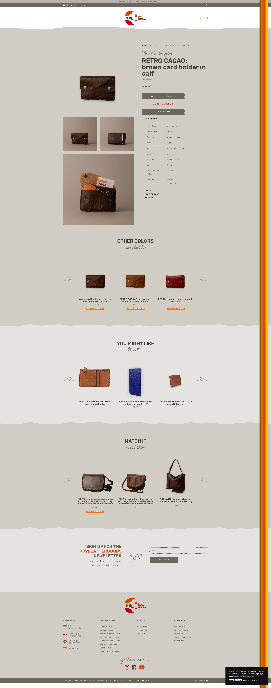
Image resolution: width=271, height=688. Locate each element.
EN (202, 5)
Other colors (163, 112)
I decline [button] (238, 680)
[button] (150, 118)
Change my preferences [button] (250, 680)
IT (198, 5)
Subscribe (164, 560)
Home (152, 45)
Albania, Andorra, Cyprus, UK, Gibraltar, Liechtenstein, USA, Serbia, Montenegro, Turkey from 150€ (135, 1)
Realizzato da (201, 680)
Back (145, 45)
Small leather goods (177, 45)
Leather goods (162, 45)
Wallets (190, 45)
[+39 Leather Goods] (135, 18)
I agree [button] (231, 680)
